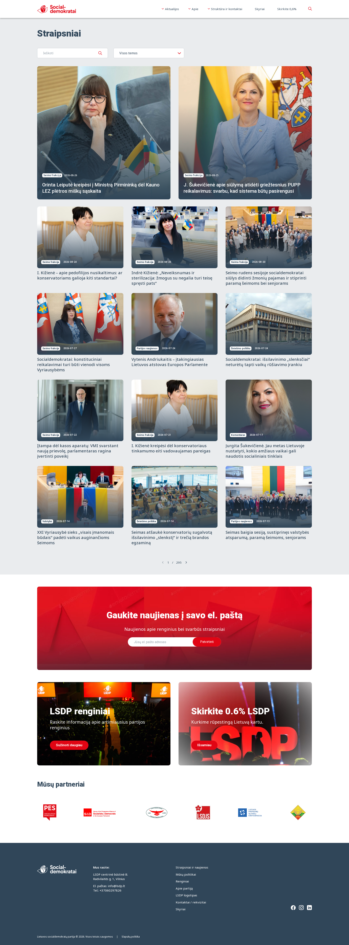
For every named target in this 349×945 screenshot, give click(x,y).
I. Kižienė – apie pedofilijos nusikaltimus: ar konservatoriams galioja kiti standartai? (79, 275)
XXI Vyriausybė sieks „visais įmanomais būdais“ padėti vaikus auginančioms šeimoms (75, 537)
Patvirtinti (207, 642)
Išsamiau (204, 745)
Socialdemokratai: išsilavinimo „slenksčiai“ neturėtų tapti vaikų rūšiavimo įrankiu (268, 362)
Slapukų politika (131, 936)
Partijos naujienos (147, 348)
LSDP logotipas (186, 895)
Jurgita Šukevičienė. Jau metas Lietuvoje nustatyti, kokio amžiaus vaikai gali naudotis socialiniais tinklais (265, 451)
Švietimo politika (240, 348)
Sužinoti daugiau (69, 745)
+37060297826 (110, 890)
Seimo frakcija (52, 175)
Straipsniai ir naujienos (192, 867)
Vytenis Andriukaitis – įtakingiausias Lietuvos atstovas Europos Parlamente (169, 362)
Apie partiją (184, 888)
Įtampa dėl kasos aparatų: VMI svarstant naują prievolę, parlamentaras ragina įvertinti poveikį (77, 451)
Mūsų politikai (186, 874)
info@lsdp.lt (116, 886)
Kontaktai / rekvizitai (191, 902)
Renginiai (182, 881)
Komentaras (238, 435)
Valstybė (47, 521)
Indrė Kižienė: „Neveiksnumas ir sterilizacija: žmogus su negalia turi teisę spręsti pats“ (171, 278)
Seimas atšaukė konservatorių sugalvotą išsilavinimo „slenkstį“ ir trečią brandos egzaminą (171, 537)
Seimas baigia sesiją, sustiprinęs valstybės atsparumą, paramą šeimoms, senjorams (267, 535)
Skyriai (260, 9)
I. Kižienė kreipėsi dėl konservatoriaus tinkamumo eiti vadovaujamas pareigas (170, 448)
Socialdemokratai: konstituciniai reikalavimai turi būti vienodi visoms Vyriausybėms (73, 365)
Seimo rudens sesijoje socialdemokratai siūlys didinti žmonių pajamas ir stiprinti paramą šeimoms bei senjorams (266, 278)
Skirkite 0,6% (286, 9)
